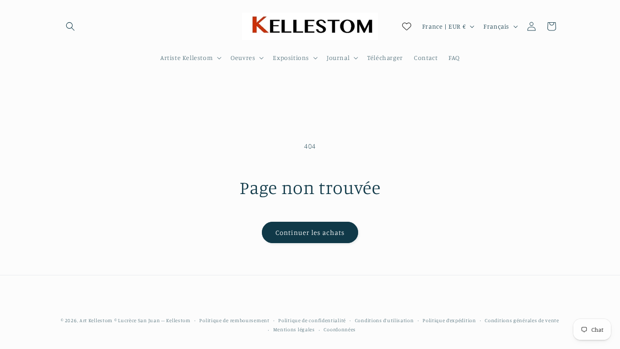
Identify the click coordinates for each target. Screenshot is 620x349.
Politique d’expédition (449, 320)
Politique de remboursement (234, 320)
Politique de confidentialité (312, 320)
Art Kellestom (96, 320)
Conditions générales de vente (522, 320)
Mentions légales (294, 329)
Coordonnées (340, 329)
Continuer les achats (310, 232)
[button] (70, 26)
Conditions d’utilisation (384, 320)
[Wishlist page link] (406, 26)
